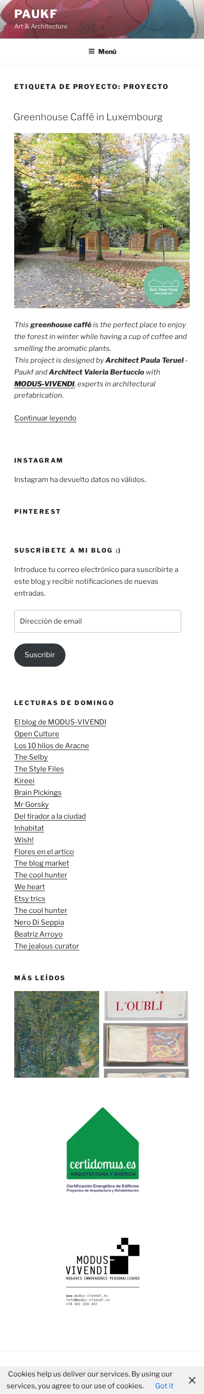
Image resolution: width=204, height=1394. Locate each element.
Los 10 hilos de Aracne (51, 746)
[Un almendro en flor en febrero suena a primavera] (57, 1036)
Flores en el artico (44, 852)
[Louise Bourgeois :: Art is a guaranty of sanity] (146, 1036)
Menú (107, 51)
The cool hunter (40, 875)
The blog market (41, 863)
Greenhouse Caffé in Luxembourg (88, 117)
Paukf (36, 14)
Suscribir (40, 655)
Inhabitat (29, 828)
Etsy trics (30, 898)
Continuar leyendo (45, 418)
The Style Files (39, 769)
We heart (29, 887)
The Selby (31, 757)
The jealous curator (46, 946)
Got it (164, 1386)
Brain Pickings (38, 792)
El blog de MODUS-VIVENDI (60, 722)
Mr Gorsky (31, 804)
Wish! (24, 840)
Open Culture (36, 734)
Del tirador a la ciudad (50, 816)
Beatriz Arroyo (38, 934)
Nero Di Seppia (39, 922)
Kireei (24, 781)
